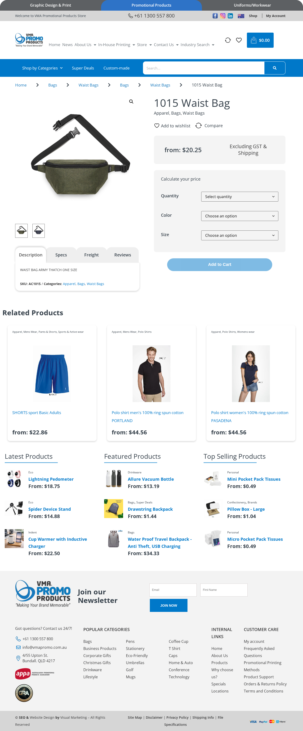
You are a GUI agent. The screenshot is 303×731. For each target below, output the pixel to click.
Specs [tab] (61, 255)
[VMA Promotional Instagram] (222, 15)
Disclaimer (154, 717)
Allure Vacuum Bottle (151, 479)
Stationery (135, 648)
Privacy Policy (177, 717)
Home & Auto (181, 662)
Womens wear (246, 331)
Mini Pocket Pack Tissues (254, 479)
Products (219, 662)
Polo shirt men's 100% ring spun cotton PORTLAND (147, 417)
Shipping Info (203, 717)
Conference (179, 669)
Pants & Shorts (48, 331)
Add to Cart (219, 264)
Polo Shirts (145, 331)
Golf (129, 669)
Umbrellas (135, 662)
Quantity (170, 196)
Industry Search (195, 44)
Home (54, 44)
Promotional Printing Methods (262, 666)
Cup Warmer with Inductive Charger (57, 542)
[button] (131, 101)
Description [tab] (30, 255)
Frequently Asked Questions (259, 652)
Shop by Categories (40, 68)
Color (166, 215)
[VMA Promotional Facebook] (215, 15)
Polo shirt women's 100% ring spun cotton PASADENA (249, 417)
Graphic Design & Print (50, 5)
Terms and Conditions (263, 691)
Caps (173, 655)
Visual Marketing (73, 717)
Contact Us (164, 44)
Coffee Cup (178, 641)
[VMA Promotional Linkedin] (230, 15)
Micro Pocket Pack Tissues (255, 539)
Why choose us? (222, 673)
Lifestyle (90, 676)
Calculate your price (181, 179)
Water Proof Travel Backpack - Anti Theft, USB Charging (160, 542)
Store (142, 44)
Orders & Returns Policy (265, 684)
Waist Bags (88, 85)
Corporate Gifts (97, 655)
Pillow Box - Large (246, 509)
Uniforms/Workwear (252, 5)
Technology (179, 676)
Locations (220, 691)
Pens (130, 641)
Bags (52, 85)
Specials (218, 684)
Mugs (131, 676)
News (67, 44)
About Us (83, 44)
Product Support (259, 676)
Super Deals (83, 68)
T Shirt (174, 648)
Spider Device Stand (49, 509)
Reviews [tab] (122, 255)
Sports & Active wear (71, 331)
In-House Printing (114, 44)
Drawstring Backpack (150, 509)
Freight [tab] (91, 255)
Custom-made (116, 68)
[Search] (274, 68)
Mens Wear (30, 331)
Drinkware (92, 669)
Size (165, 234)
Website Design (42, 717)
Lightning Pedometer (51, 479)
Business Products (99, 648)
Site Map (135, 717)
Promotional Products (151, 5)
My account (254, 641)
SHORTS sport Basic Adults (36, 412)
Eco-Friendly (137, 655)
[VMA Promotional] (241, 16)
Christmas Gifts (97, 662)
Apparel (69, 283)
